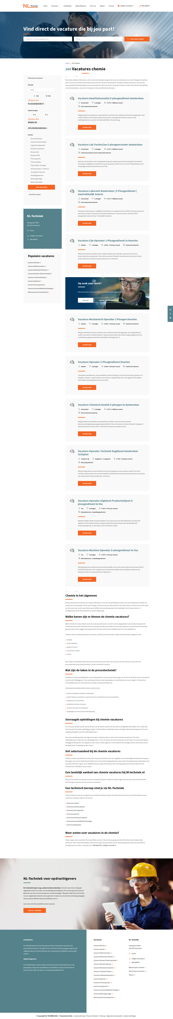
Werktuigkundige (36, 179)
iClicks (70, 1016)
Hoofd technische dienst (39, 142)
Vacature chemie (99, 949)
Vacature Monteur (34, 263)
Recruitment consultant (137, 971)
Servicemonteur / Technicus (40, 169)
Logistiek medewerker (38, 145)
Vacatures (54, 6)
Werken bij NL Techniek (136, 967)
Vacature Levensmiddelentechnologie (40, 288)
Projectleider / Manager (38, 165)
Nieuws (102, 6)
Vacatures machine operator (76, 807)
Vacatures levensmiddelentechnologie (79, 821)
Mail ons (86, 300)
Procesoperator (36, 159)
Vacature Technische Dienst (37, 277)
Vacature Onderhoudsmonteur (104, 975)
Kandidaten (67, 6)
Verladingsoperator (37, 175)
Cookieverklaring (79, 1016)
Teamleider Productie (38, 172)
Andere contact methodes (108, 300)
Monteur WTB (35, 155)
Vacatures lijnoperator (74, 825)
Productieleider (36, 162)
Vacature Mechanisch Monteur (38, 270)
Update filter (34, 100)
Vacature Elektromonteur (36, 266)
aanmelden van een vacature (45, 904)
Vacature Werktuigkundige (102, 994)
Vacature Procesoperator (36, 285)
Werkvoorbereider (37, 182)
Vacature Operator (34, 281)
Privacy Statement (92, 1016)
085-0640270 (146, 6)
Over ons (93, 6)
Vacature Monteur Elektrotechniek (39, 274)
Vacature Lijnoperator (101, 986)
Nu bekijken (87, 127)
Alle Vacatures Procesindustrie (38, 292)
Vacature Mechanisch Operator (104, 968)
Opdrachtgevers (80, 6)
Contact (111, 6)
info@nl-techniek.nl (126, 6)
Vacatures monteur (73, 803)
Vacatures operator (73, 814)
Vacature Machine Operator (102, 964)
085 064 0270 (97, 845)
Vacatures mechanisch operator (77, 818)
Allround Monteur (36, 139)
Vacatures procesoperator (75, 810)
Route (32, 231)
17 (74, 76)
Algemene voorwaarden (114, 1016)
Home (45, 6)
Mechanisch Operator (37, 149)
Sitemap (102, 1016)
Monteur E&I (35, 152)
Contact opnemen (34, 910)
